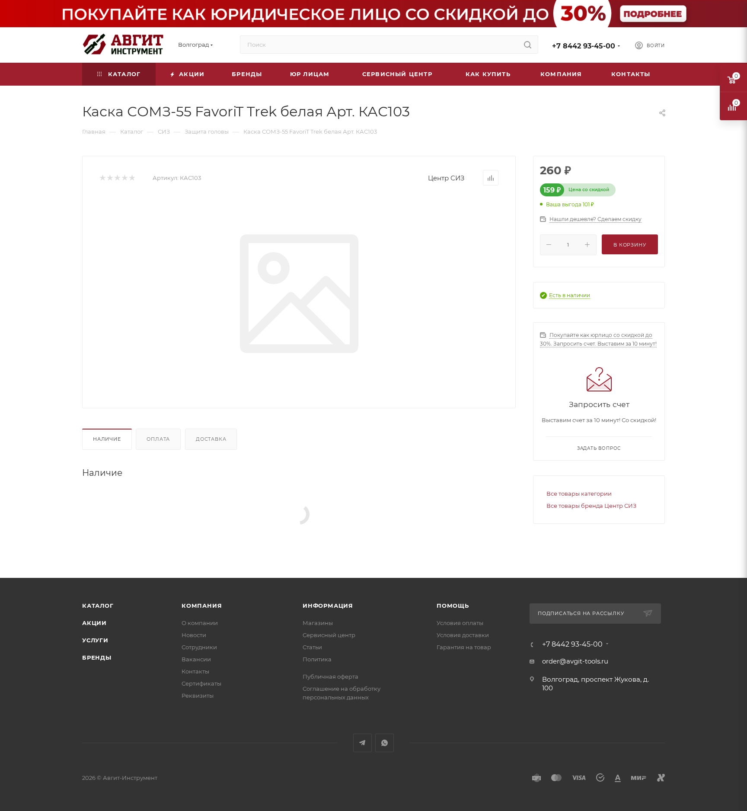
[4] (124, 178)
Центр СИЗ (446, 178)
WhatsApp (384, 743)
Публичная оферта (330, 676)
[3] (117, 178)
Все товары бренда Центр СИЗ (591, 505)
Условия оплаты (460, 622)
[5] (131, 178)
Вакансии (196, 659)
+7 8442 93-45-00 (583, 46)
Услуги (95, 640)
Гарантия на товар (464, 647)
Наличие (107, 439)
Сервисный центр (329, 634)
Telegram (362, 743)
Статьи (312, 647)
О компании (200, 622)
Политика (317, 659)
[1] (102, 178)
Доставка (211, 439)
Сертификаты (201, 683)
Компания (202, 605)
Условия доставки (463, 634)
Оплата (158, 439)
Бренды (97, 657)
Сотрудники (199, 647)
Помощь (453, 605)
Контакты (195, 671)
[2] (109, 178)
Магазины (318, 622)
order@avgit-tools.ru (575, 661)
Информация (328, 605)
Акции (94, 622)
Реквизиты (198, 695)
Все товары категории (579, 493)
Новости (194, 634)
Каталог (98, 605)
